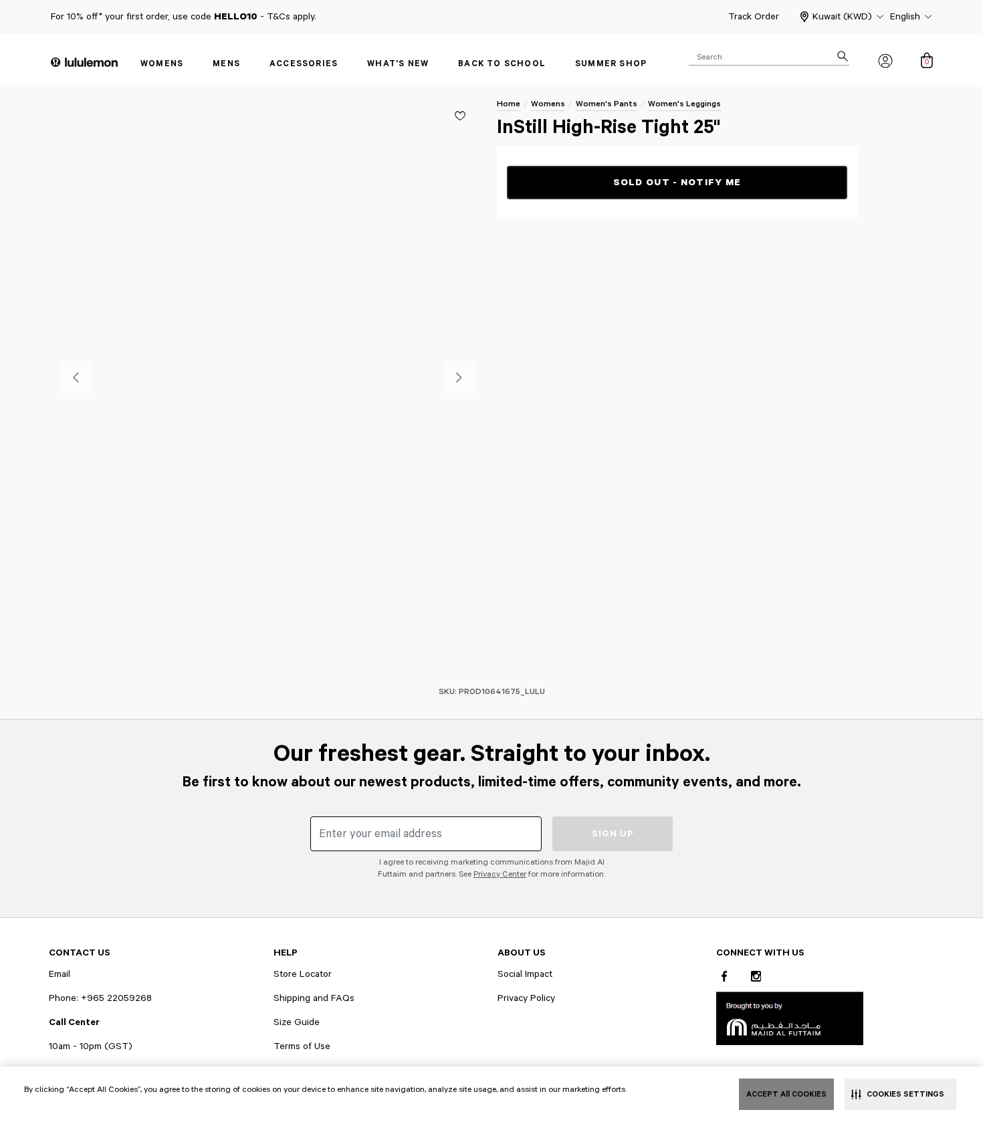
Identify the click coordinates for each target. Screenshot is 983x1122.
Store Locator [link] (303, 974)
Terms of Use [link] (302, 1046)
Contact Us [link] (79, 952)
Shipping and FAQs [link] (314, 998)
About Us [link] (522, 952)
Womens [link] (161, 64)
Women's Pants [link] (606, 104)
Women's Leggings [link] (684, 104)
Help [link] (286, 952)
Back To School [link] (502, 64)
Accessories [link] (303, 64)
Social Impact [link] (525, 974)
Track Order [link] (753, 16)
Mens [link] (226, 64)
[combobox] (769, 56)
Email (59, 974)
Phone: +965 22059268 (100, 998)
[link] (789, 1018)
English (905, 16)
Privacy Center (499, 874)
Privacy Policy (526, 998)
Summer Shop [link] (611, 64)
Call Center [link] (74, 1022)
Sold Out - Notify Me (677, 182)
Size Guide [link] (297, 1022)
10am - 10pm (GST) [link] (90, 1046)
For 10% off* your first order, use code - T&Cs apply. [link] (183, 16)
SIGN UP (613, 833)
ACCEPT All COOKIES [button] (786, 1094)
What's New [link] (398, 64)
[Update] (460, 115)
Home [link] (508, 104)
